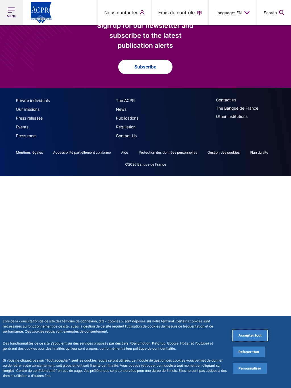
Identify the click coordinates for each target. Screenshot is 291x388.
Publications (127, 118)
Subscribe (145, 67)
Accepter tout (250, 335)
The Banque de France (237, 108)
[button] (274, 12)
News (121, 109)
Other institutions (232, 116)
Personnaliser (249, 368)
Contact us (226, 99)
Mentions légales (29, 152)
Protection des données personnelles (168, 152)
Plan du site (259, 152)
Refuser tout (248, 352)
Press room (26, 135)
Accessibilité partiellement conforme (82, 152)
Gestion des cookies (223, 152)
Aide (124, 152)
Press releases (29, 118)
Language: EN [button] (228, 12)
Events (22, 126)
